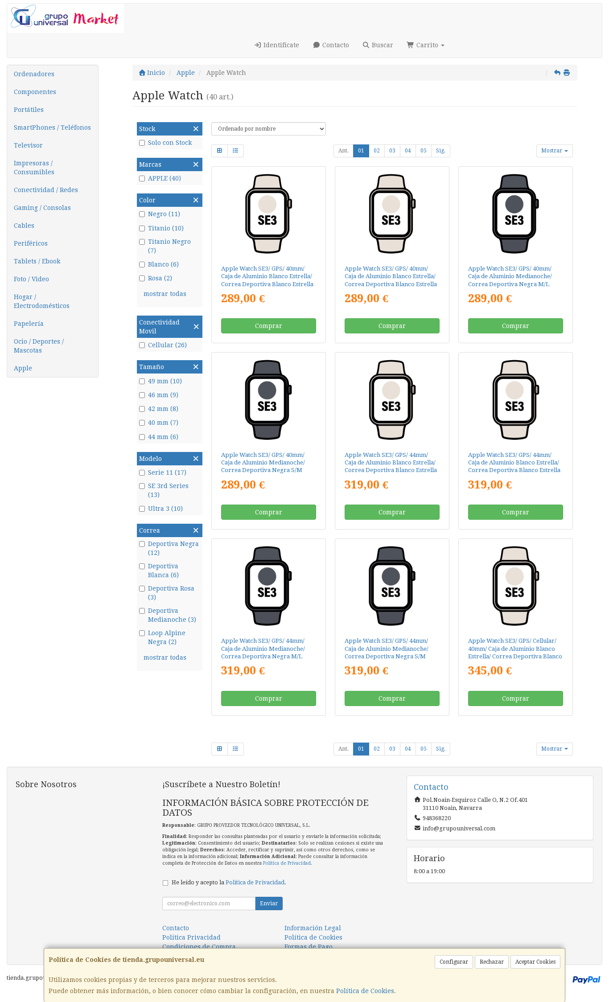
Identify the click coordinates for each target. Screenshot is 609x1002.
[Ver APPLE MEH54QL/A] (268, 213)
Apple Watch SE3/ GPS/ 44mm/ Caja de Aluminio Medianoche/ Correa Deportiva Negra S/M (386, 648)
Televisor (28, 145)
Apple (23, 368)
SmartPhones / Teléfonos (52, 127)
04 (408, 151)
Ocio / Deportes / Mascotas (39, 346)
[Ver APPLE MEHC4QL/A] (515, 213)
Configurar (454, 962)
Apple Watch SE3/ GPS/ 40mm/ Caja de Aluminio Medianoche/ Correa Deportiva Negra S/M (263, 463)
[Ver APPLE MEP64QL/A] (515, 586)
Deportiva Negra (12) (173, 548)
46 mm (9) (163, 394)
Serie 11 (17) (167, 472)
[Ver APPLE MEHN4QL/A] (392, 586)
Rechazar (492, 962)
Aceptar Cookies (535, 962)
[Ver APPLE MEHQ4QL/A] (268, 586)
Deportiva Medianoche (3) (172, 615)
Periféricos (31, 243)
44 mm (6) (163, 436)
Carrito (427, 45)
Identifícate (280, 45)
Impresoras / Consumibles (34, 168)
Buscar (381, 45)
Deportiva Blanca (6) (163, 571)
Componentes (35, 91)
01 (361, 151)
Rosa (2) (160, 278)
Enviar (269, 903)
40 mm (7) (163, 422)
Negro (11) (164, 214)
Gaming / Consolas (42, 207)
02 (377, 151)
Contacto (335, 45)
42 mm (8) (163, 408)
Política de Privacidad (287, 863)
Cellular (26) (167, 345)
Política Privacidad (191, 937)
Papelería (29, 323)
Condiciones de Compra (199, 946)
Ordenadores (34, 74)
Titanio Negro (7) (169, 246)
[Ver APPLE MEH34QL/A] (392, 213)
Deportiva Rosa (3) (171, 593)
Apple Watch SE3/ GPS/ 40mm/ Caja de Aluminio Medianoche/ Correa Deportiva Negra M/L (510, 276)
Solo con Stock (170, 142)
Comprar (268, 325)
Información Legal (312, 928)
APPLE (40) (164, 178)
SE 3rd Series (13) (168, 490)
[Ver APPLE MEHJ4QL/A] (392, 399)
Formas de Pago (308, 946)
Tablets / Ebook (37, 261)
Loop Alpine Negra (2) (166, 637)
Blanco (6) (163, 264)
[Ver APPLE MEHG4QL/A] (515, 399)
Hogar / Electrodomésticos (42, 301)
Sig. (440, 151)
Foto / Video (31, 279)
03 (392, 151)
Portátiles (29, 109)
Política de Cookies (365, 990)
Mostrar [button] (552, 151)
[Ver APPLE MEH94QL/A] (268, 399)
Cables (24, 225)
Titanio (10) (166, 228)
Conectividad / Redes (46, 189)
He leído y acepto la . (229, 882)
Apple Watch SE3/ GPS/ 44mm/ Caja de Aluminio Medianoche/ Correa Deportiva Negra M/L (263, 648)
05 (423, 151)
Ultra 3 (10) (165, 508)
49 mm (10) (165, 381)
